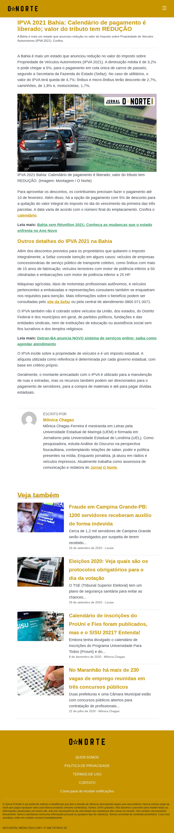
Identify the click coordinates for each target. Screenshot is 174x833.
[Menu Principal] (164, 8)
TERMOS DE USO (87, 774)
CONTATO (87, 783)
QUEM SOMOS (87, 757)
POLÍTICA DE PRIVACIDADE (87, 766)
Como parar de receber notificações (87, 791)
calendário (26, 215)
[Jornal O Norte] (23, 8)
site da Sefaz (58, 302)
